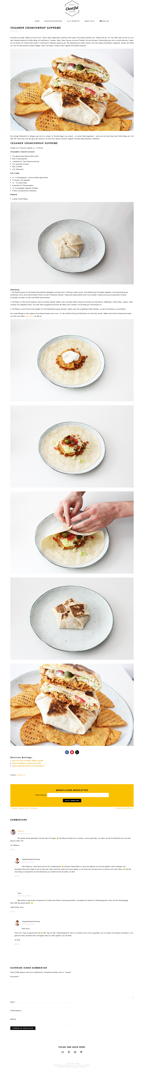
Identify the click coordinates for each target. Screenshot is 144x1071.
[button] (67, 752)
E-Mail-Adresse (16, 1010)
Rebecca (21, 831)
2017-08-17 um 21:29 (24, 833)
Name (13, 1002)
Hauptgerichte (21, 775)
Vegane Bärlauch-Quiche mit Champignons (28, 766)
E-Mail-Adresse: (41, 795)
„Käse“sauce (29, 316)
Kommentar (15, 976)
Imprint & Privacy (83, 1065)
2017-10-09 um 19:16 (28, 862)
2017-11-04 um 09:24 (28, 924)
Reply (12, 849)
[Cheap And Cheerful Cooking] (72, 15)
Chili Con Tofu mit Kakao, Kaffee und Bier (28, 761)
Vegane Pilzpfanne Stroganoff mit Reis (26, 763)
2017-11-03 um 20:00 (24, 896)
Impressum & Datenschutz (64, 1065)
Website (13, 1019)
